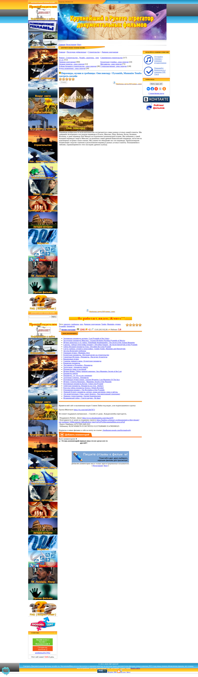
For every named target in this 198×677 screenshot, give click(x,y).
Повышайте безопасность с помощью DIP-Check (160, 71)
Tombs (103, 324)
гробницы (75, 324)
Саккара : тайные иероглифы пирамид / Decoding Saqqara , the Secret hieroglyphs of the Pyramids (100, 345)
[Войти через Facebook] (152, 88)
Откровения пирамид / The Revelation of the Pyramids (83, 390)
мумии (118, 324)
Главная (62, 45)
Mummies (110, 324)
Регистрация (71, 45)
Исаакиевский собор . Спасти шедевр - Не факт (82, 398)
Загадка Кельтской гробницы (74, 351)
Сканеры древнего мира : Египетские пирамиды (82, 361)
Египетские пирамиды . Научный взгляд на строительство (86, 355)
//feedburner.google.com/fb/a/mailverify (116, 430)
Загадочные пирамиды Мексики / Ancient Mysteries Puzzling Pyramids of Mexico (94, 340)
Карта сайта (135, 668)
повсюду (67, 324)
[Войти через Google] (160, 89)
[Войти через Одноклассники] (164, 88)
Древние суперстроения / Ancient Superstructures (82, 396)
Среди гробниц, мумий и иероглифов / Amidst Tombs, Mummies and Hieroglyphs (94, 349)
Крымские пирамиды (71, 363)
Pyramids (62, 326)
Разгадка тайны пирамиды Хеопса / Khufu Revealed (83, 388)
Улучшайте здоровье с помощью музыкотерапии (160, 60)
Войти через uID (156, 84)
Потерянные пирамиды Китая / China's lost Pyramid (83, 384)
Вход (79, 45)
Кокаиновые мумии (71, 359)
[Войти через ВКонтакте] (148, 88)
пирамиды (71, 326)
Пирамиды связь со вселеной (74, 369)
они (81, 324)
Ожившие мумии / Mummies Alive (76, 353)
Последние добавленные (76, 52)
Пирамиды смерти (70, 373)
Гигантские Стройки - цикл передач (114, 62)
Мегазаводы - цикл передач (111, 64)
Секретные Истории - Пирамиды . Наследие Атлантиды (85, 357)
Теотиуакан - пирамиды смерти (75, 367)
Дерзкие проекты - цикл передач (71, 64)
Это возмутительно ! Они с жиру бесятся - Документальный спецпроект (91, 394)
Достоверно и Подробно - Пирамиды (77, 365)
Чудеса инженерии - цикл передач (72, 68)
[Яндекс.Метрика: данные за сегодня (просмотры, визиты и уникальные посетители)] (125, 671)
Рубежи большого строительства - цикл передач (77, 66)
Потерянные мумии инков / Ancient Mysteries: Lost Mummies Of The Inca (91, 380)
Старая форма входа (156, 93)
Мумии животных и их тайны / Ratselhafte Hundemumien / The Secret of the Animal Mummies (99, 343)
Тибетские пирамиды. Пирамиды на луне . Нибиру (83, 386)
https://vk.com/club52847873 (84, 410)
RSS (119, 2)
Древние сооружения (110, 52)
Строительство (94, 52)
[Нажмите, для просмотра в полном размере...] (76, 131)
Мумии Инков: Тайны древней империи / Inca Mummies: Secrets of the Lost (92, 371)
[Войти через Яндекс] (156, 88)
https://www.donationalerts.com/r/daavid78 (97, 418)
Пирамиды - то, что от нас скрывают (77, 375)
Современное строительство (111, 58)
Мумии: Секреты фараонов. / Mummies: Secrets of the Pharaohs (87, 382)
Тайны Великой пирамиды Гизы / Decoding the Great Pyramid (87, 347)
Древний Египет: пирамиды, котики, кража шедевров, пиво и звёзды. (90, 392)
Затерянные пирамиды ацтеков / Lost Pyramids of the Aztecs (86, 338)
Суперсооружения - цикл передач (113, 66)
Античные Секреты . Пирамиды (76, 378)
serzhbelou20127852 (42, 653)
